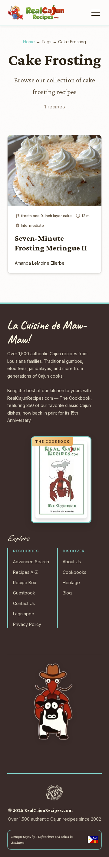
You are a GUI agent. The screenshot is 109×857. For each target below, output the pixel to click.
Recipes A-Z (25, 572)
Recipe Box (24, 582)
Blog (67, 592)
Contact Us (24, 603)
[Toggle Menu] (95, 12)
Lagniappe (23, 613)
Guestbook (24, 592)
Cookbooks (74, 572)
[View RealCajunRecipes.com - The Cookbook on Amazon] (61, 479)
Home (29, 41)
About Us (72, 561)
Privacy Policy (27, 624)
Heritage (71, 582)
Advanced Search (31, 561)
